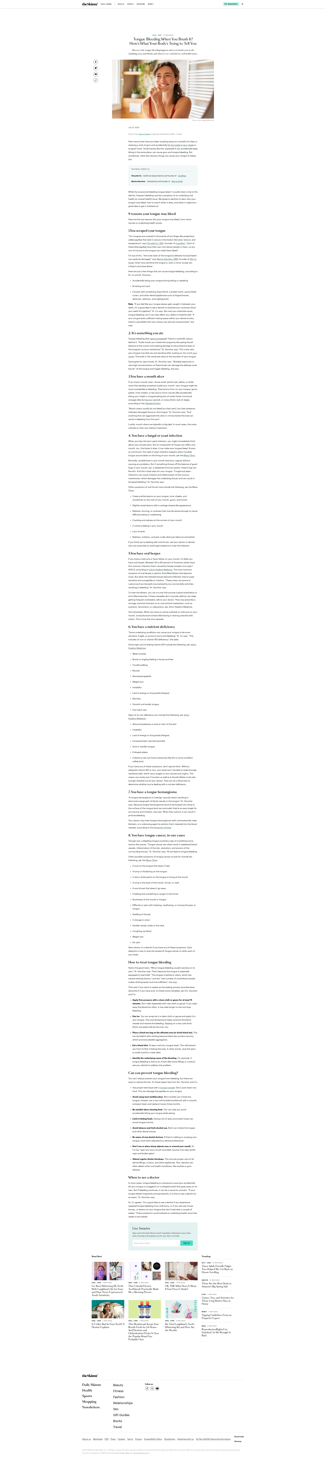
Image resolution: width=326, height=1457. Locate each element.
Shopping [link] (141, 4)
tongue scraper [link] (167, 1087)
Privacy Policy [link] (125, 1453)
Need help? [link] (239, 1436)
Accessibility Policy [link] (153, 1439)
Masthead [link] (98, 1439)
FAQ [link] (106, 1439)
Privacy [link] (138, 1439)
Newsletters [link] (91, 1407)
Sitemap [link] (237, 1441)
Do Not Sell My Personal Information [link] (213, 1439)
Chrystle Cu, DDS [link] (155, 243)
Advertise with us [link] (185, 1439)
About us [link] (86, 1439)
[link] (90, 4)
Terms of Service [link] (139, 1453)
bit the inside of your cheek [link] (181, 145)
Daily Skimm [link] (106, 4)
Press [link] (113, 1439)
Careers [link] (121, 1439)
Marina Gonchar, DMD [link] (167, 259)
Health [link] (121, 4)
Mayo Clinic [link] (189, 455)
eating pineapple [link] (158, 338)
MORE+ (151, 4)
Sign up (186, 1243)
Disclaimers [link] (169, 1439)
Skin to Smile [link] (177, 181)
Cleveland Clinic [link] (153, 403)
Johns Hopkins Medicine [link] (160, 569)
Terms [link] (130, 1439)
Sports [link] (130, 4)
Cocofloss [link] (182, 176)
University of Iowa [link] (162, 827)
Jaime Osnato (144, 134)
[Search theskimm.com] (242, 4)
